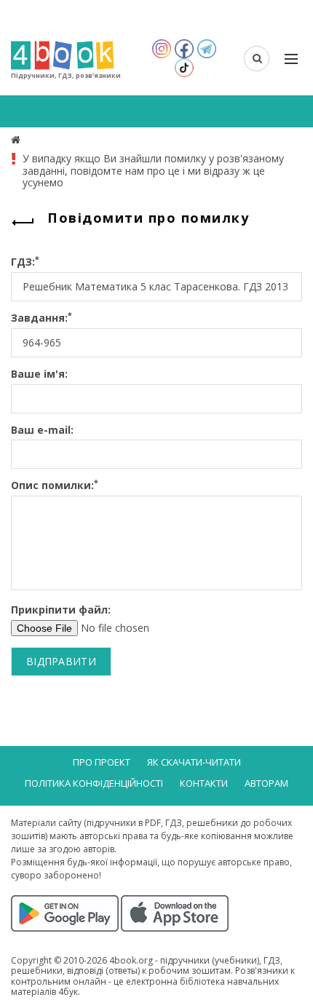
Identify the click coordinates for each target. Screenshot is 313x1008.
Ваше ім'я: (39, 374)
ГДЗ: (25, 262)
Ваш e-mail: (42, 430)
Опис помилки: (54, 486)
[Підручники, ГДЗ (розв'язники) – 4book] (17, 139)
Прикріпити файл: (61, 610)
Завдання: (41, 318)
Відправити (61, 661)
